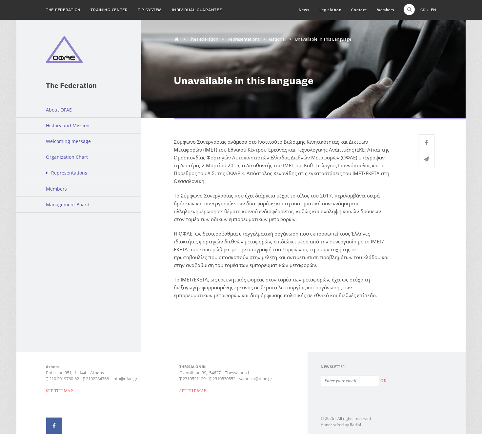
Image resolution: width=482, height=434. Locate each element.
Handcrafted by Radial (341, 424)
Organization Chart (67, 157)
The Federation (63, 9)
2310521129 (194, 379)
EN (433, 9)
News (304, 9)
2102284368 (97, 379)
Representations (69, 173)
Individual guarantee (197, 9)
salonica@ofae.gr (255, 379)
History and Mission (68, 125)
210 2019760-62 (64, 379)
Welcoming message (68, 141)
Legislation (330, 9)
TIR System (150, 9)
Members (385, 9)
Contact (359, 9)
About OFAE (59, 110)
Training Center (109, 9)
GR (423, 9)
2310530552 (223, 379)
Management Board (68, 204)
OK (383, 380)
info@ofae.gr (124, 379)
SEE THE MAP (59, 391)
